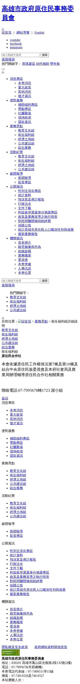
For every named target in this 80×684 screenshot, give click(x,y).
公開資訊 (16, 186)
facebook (16, 43)
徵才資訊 (24, 96)
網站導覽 (23, 32)
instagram (16, 47)
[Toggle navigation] (3, 69)
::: (3, 28)
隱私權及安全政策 (15, 647)
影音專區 (24, 182)
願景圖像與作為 (29, 247)
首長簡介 (24, 242)
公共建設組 (26, 143)
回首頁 (6, 32)
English (39, 32)
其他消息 (24, 91)
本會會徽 (24, 264)
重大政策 (24, 87)
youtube (15, 40)
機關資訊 (16, 238)
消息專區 (16, 78)
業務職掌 (24, 255)
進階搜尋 (8, 59)
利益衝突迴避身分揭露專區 (37, 212)
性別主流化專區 (29, 191)
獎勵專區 (24, 109)
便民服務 (16, 100)
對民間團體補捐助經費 (34, 221)
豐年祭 (55, 63)
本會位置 (24, 272)
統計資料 (24, 195)
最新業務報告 (28, 234)
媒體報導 (16, 173)
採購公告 (24, 225)
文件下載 (24, 208)
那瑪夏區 (28, 63)
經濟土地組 (26, 139)
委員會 (23, 260)
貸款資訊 (24, 122)
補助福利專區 (28, 104)
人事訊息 (24, 268)
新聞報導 (24, 178)
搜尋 (44, 54)
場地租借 (24, 117)
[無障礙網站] (11, 654)
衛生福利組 (26, 135)
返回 (5, 398)
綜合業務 (24, 147)
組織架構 (24, 251)
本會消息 (24, 83)
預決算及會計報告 (31, 199)
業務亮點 (16, 126)
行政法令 (24, 203)
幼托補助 (42, 63)
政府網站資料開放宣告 (50, 647)
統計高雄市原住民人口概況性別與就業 (46, 229)
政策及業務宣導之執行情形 (37, 216)
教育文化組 (26, 130)
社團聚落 (24, 113)
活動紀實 (16, 152)
